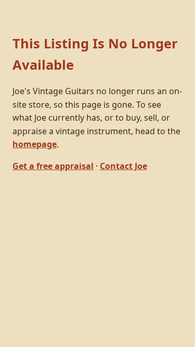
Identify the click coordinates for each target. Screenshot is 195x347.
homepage (34, 144)
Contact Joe (123, 166)
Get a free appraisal (53, 166)
